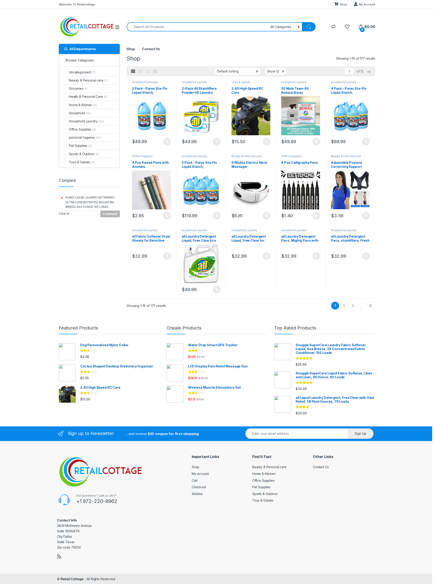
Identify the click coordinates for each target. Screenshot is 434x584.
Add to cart (167, 141)
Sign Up (360, 433)
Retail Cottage (72, 579)
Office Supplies (142, 156)
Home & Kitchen (83, 105)
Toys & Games (240, 82)
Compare (110, 214)
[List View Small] (155, 71)
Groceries (78, 88)
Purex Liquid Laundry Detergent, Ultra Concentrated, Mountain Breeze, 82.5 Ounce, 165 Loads (91, 202)
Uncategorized (82, 72)
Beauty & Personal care (246, 156)
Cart (195, 480)
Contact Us (151, 49)
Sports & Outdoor (84, 154)
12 (370, 306)
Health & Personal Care (88, 96)
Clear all (64, 213)
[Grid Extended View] (140, 71)
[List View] (148, 71)
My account (367, 4)
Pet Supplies (80, 145)
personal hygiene (85, 137)
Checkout (199, 487)
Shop (343, 4)
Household (80, 113)
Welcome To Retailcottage (77, 4)
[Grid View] (133, 71)
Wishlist (197, 494)
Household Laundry (145, 82)
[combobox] (197, 26)
